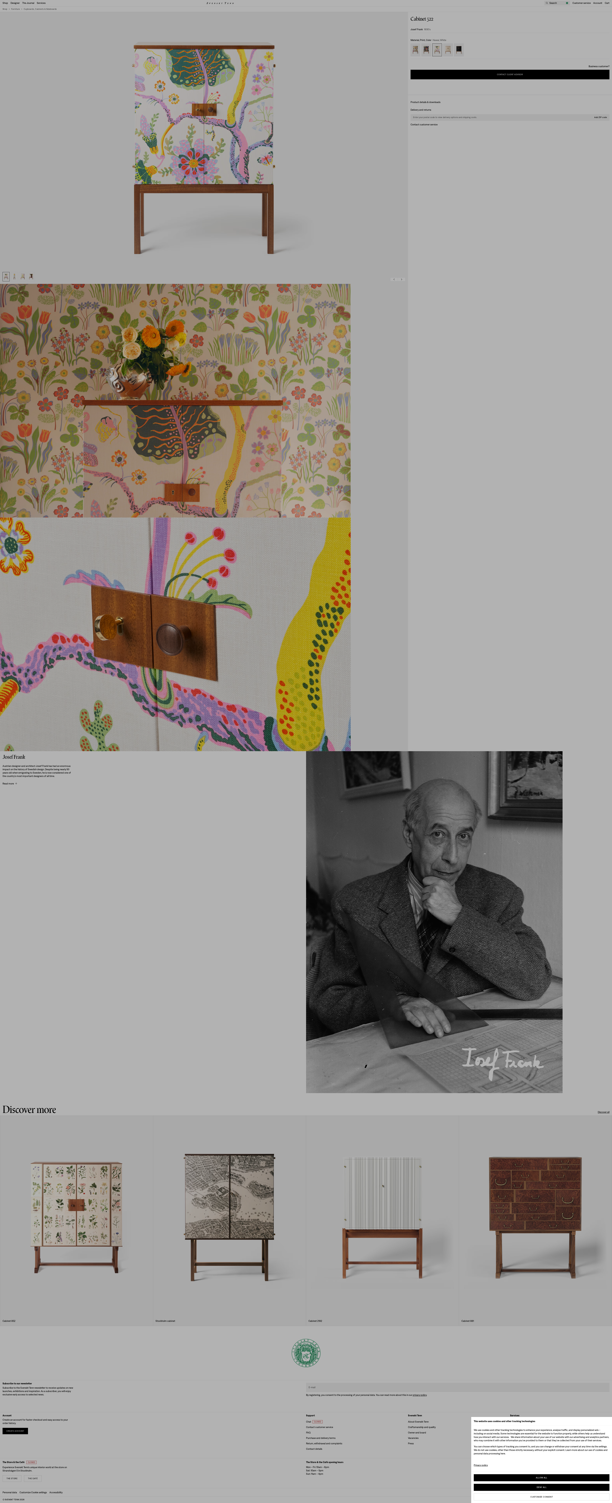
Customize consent (541, 1497)
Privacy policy (481, 1465)
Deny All (542, 1487)
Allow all (541, 1477)
